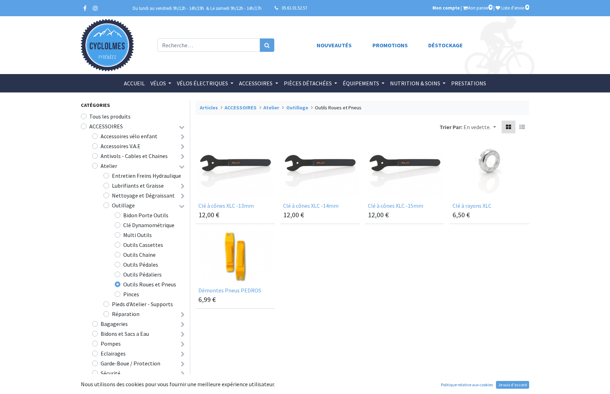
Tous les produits (110, 116)
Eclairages (113, 353)
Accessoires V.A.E (120, 146)
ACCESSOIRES (106, 126)
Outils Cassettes (143, 244)
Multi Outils (137, 234)
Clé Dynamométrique (148, 225)
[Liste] (522, 127)
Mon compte (446, 8)
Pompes (111, 343)
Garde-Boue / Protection (130, 363)
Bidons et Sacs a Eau (125, 333)
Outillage (123, 205)
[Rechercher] (267, 45)
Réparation (125, 313)
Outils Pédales (140, 264)
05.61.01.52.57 (294, 8)
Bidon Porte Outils (145, 215)
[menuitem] (134, 83)
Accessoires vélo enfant (129, 136)
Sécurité (110, 373)
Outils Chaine (139, 254)
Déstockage (445, 45)
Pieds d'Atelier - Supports (142, 304)
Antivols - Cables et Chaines (134, 155)
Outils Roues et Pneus (149, 284)
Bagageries (114, 323)
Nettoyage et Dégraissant (143, 195)
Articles (209, 107)
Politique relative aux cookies (467, 384)
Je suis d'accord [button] (512, 384)
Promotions (390, 45)
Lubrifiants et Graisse (138, 185)
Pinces (131, 294)
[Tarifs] (508, 127)
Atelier (109, 165)
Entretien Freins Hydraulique (146, 175)
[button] (480, 127)
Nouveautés (334, 45)
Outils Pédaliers (142, 274)
